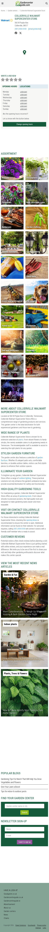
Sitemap (38, 928)
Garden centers (12, 11)
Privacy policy (41, 925)
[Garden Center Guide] (24, 3)
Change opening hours (24, 124)
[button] (24, 52)
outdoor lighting (25, 478)
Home (3, 11)
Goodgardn (31, 925)
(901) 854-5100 (20, 29)
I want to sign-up (24, 842)
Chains (6, 918)
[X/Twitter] (20, 33)
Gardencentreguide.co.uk (13, 897)
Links (44, 928)
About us (7, 908)
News (6, 915)
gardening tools (25, 496)
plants (20, 440)
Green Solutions (20, 925)
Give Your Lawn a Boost (10, 787)
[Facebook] (16, 33)
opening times (31, 520)
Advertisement (9, 904)
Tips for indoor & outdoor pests (13, 791)
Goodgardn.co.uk (10, 894)
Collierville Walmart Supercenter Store (32, 11)
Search (24, 812)
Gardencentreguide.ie (12, 901)
